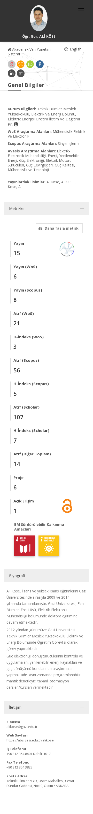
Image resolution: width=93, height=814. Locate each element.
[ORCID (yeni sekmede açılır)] (30, 64)
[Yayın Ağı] (67, 248)
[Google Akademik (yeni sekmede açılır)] (12, 64)
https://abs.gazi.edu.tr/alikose (30, 740)
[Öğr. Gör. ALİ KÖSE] (39, 18)
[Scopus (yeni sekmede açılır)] (21, 64)
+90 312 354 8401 (19, 753)
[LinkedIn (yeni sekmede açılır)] (12, 73)
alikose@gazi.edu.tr (21, 726)
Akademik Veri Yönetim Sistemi (29, 51)
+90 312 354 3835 (19, 767)
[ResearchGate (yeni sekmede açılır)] (21, 73)
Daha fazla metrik (62, 228)
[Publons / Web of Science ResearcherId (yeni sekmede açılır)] (40, 64)
